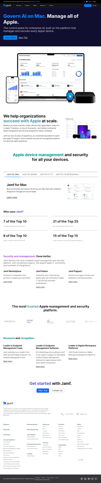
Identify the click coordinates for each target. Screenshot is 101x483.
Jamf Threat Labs (47, 437)
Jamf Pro (60, 426)
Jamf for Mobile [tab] (29, 174)
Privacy (43, 477)
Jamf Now (60, 428)
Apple (59, 447)
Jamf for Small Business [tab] (67, 174)
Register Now (35, 1)
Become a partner (47, 447)
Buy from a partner (47, 449)
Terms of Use (50, 477)
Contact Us (57, 390)
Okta (59, 455)
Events (44, 426)
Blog (44, 428)
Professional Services (34, 444)
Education (6, 429)
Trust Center (80, 442)
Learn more (12, 197)
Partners (45, 442)
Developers (45, 453)
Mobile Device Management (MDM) (11, 448)
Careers (79, 435)
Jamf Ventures (80, 446)
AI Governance (6, 442)
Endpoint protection (8, 459)
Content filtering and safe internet (11, 464)
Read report (7, 361)
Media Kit (79, 439)
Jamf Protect (61, 435)
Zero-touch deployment (9, 446)
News (78, 431)
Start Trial (87, 5)
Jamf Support (31, 434)
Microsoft (60, 451)
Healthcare (6, 434)
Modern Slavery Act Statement (42, 479)
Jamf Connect (61, 433)
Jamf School (61, 431)
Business (6, 424)
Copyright (37, 477)
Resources (46, 424)
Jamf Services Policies (32, 448)
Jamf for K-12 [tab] (46, 174)
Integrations (62, 445)
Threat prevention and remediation (11, 461)
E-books (45, 431)
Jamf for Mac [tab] (13, 174)
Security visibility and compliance (11, 468)
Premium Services (31, 446)
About (79, 424)
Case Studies (46, 433)
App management (7, 450)
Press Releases (81, 433)
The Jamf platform (9, 440)
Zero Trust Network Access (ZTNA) (11, 466)
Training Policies (30, 456)
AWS (59, 449)
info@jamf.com (83, 414)
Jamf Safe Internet (62, 437)
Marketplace (46, 451)
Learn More (10, 37)
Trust (56, 477)
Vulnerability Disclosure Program (84, 448)
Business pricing (32, 424)
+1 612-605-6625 (69, 414)
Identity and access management (11, 457)
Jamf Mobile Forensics (63, 439)
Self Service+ (6, 455)
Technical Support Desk (32, 439)
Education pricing (32, 429)
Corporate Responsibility (83, 444)
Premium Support (31, 436)
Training (29, 453)
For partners (45, 445)
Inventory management (8, 453)
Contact (79, 428)
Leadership (79, 426)
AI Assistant (6, 444)
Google (60, 453)
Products (61, 424)
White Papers (46, 435)
